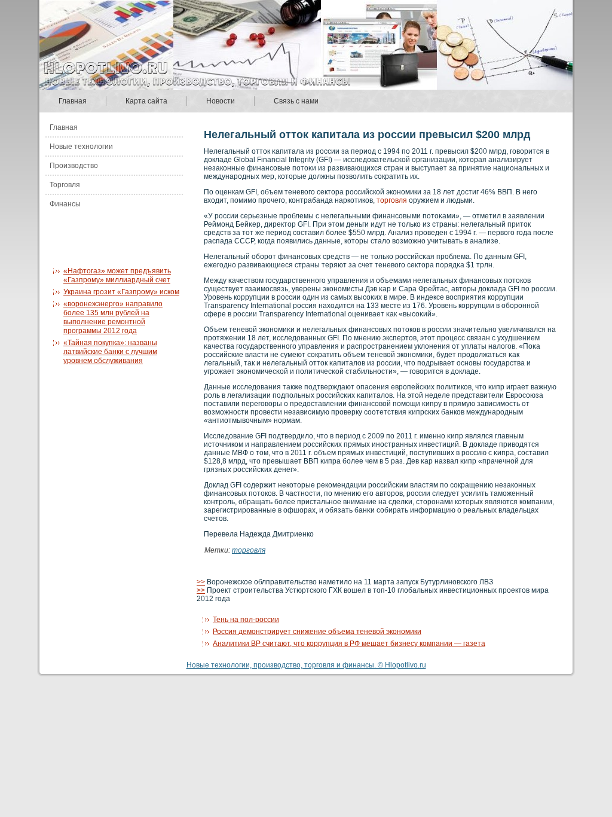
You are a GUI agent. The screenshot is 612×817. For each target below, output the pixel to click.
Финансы (65, 204)
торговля (392, 200)
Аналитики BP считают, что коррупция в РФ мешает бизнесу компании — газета (349, 643)
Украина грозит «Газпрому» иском (121, 292)
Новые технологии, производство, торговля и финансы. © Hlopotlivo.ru (306, 665)
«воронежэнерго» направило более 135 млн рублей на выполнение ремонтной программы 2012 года (113, 317)
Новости (220, 101)
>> (201, 582)
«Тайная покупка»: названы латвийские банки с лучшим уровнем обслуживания (110, 352)
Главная (73, 101)
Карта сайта (146, 101)
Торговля (65, 185)
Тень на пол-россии (246, 619)
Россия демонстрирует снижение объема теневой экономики (317, 631)
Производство (74, 165)
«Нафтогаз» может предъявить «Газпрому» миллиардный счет (117, 275)
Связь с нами (296, 101)
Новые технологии (81, 146)
